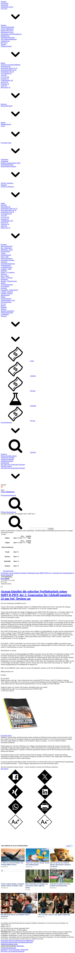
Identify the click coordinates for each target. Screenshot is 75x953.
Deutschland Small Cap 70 (9, 68)
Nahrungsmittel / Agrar (8, 300)
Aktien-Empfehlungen (20, 942)
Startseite (3, 1)
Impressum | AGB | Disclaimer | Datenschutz (14, 949)
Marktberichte (5, 36)
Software (3, 309)
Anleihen (33, 376)
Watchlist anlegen (6, 466)
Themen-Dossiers (6, 46)
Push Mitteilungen (7, 576)
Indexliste (4, 205)
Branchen (4, 104)
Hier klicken (4, 769)
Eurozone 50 (5, 78)
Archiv (3, 126)
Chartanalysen (5, 41)
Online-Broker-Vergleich (8, 166)
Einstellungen (5, 463)
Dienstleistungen (6, 255)
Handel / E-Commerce (8, 272)
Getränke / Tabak (6, 269)
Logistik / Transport (7, 291)
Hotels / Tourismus (6, 277)
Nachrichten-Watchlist (7, 457)
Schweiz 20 (4, 82)
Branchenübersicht (6, 106)
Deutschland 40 (5, 66)
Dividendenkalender (7, 164)
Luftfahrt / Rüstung (7, 293)
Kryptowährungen (6, 422)
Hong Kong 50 (5, 87)
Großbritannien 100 (7, 80)
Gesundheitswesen (6, 267)
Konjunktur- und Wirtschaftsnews (11, 34)
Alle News (4, 8)
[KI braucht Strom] (19, 734)
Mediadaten (20, 946)
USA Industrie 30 (6, 73)
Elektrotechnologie (6, 258)
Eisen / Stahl (4, 256)
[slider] (4, 585)
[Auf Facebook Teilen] (15, 784)
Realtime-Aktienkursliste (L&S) (10, 163)
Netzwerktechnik (6, 302)
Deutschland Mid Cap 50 (8, 70)
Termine (3, 44)
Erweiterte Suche (6, 143)
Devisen (32, 421)
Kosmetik (4, 288)
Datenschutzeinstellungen (9, 946)
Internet (3, 283)
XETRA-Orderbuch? (7, 186)
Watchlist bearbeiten (7, 461)
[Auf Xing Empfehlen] (15, 798)
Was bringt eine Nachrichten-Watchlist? (13, 464)
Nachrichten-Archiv (11, 944)
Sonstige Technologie (7, 311)
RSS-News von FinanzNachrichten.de (12, 951)
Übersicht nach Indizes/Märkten (10, 65)
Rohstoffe (4, 307)
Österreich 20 (5, 84)
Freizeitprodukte (6, 265)
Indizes (3, 63)
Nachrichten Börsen (7, 942)
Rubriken (4, 25)
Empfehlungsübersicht (8, 37)
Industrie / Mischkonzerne (9, 281)
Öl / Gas (3, 304)
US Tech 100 (5, 77)
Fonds (32, 361)
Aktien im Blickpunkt (7, 27)
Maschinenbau (5, 295)
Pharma (3, 305)
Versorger (4, 316)
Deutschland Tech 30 (7, 72)
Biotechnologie (5, 251)
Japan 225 (4, 85)
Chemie (3, 253)
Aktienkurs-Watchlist (7, 459)
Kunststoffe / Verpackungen (9, 290)
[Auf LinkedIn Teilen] (45, 798)
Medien (3, 122)
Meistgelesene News (7, 32)
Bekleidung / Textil (7, 250)
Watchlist (33, 452)
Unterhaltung (5, 314)
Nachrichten (4, 3)
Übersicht (4, 185)
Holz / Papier (5, 276)
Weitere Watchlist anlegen (9, 456)
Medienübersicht (6, 124)
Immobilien (4, 279)
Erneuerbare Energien (7, 260)
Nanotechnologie (6, 298)
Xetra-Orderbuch (15, 940)
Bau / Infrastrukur (6, 248)
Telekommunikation (7, 312)
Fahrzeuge (4, 262)
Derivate (32, 391)
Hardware (4, 274)
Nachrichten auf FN (7, 7)
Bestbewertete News (7, 30)
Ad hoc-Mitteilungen (7, 29)
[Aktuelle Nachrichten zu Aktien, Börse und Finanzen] (8, 495)
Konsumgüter (5, 286)
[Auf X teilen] (44, 784)
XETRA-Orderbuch (7, 183)
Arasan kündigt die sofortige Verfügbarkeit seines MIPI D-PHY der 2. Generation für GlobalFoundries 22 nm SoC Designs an (36, 595)
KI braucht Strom (6, 735)
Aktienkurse (4, 159)
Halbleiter (4, 270)
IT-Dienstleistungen (7, 284)
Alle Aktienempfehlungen (9, 39)
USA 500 (4, 75)
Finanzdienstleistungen (8, 263)
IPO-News (4, 43)
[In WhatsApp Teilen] (15, 813)
